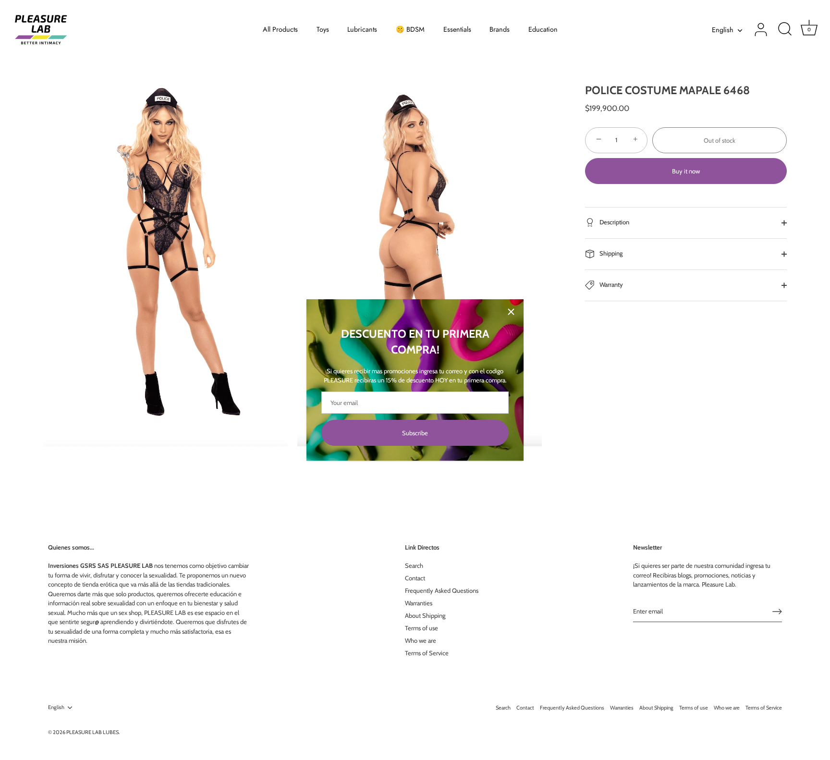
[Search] (784, 29)
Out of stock (719, 140)
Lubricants (362, 29)
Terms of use (421, 628)
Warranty (610, 284)
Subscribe (415, 433)
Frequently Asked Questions (441, 590)
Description (613, 222)
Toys (323, 29)
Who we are (420, 640)
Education (543, 29)
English (722, 29)
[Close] (511, 311)
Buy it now (686, 171)
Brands (499, 29)
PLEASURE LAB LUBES (92, 732)
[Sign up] (777, 611)
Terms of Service (427, 653)
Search (414, 565)
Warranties (418, 603)
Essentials (457, 29)
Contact (415, 578)
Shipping (610, 253)
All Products (280, 29)
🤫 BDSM (410, 29)
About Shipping (425, 615)
